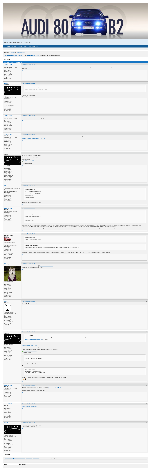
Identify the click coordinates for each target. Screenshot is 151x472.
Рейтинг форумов (131, 460)
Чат (4, 46)
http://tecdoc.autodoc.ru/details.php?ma (33, 339)
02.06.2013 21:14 (31, 403)
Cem (5, 185)
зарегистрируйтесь (21, 52)
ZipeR (5, 301)
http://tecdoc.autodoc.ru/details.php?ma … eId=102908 (33, 138)
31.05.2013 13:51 (31, 331)
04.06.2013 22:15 (31, 422)
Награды (19, 46)
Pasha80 (6, 83)
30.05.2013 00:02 (31, 263)
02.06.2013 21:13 (31, 385)
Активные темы (7, 48)
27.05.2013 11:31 (31, 152)
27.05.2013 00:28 (31, 64)
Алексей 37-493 (8, 64)
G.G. (5, 233)
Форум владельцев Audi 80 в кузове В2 (15, 55)
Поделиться (24, 64)
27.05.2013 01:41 (31, 83)
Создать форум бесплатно (141, 460)
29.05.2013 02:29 (31, 233)
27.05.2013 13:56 (31, 185)
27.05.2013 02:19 (31, 134)
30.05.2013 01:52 (31, 301)
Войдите (13, 52)
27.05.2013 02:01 (31, 115)
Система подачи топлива (32, 55)
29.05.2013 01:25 (31, 208)
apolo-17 (6, 263)
